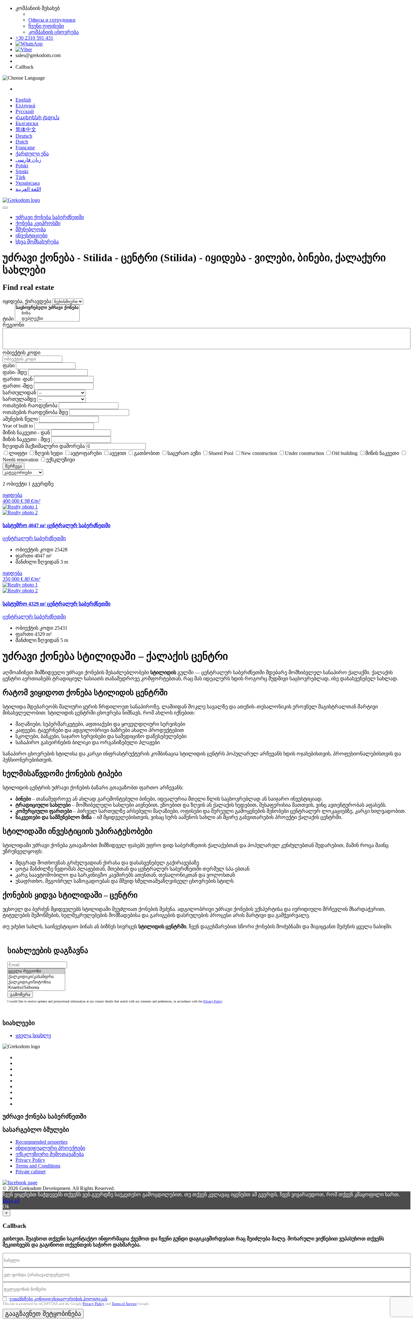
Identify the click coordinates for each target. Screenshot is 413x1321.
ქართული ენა (32, 153)
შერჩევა (13, 466)
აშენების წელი (20, 419)
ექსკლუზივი (60, 459)
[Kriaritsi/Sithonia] (36, 988)
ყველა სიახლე (33, 1035)
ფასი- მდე (15, 372)
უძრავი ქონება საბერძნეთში (49, 217)
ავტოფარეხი (86, 453)
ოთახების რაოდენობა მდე (35, 412)
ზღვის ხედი (49, 453)
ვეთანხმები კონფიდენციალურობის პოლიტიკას (58, 1298)
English (23, 100)
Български (26, 123)
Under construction (304, 453)
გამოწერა (20, 994)
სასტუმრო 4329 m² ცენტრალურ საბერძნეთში (56, 603)
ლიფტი (18, 453)
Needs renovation (20, 459)
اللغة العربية (28, 189)
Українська (27, 183)
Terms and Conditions (37, 1165)
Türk (20, 177)
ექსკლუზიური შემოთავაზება (49, 1154)
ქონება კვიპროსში (37, 223)
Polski (21, 165)
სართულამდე (19, 399)
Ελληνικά (25, 105)
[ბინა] (47, 313)
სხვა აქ (11, 1200)
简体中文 (25, 129)
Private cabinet (30, 1171)
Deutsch (23, 136)
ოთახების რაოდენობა (30, 405)
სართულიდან (19, 392)
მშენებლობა (30, 229)
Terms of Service (124, 1304)
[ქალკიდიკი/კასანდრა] (36, 977)
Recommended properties (41, 1142)
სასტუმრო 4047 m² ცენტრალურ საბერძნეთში (56, 525)
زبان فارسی (28, 160)
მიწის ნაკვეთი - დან (26, 432)
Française (25, 147)
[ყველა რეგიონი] (36, 971)
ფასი (9, 365)
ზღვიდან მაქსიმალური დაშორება (44, 446)
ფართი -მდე (18, 386)
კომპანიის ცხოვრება (53, 32)
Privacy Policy (212, 1001)
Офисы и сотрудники (52, 20)
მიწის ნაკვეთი (382, 453)
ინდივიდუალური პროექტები (50, 1148)
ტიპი (8, 318)
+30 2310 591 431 (34, 38)
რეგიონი (13, 325)
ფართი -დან (18, 379)
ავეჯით (117, 453)
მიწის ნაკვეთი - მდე (26, 439)
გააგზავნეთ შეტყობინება (43, 1313)
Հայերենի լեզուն (37, 117)
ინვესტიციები (31, 235)
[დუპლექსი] (47, 318)
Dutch (21, 141)
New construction (259, 453)
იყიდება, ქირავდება (27, 301)
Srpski (21, 171)
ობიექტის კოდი (21, 352)
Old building (345, 453)
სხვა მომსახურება (37, 241)
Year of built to (18, 426)
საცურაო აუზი (184, 453)
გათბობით (147, 453)
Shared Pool (220, 453)
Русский (24, 111)
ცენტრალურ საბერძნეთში (34, 538)
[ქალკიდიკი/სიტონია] (36, 982)
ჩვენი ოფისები (46, 26)
